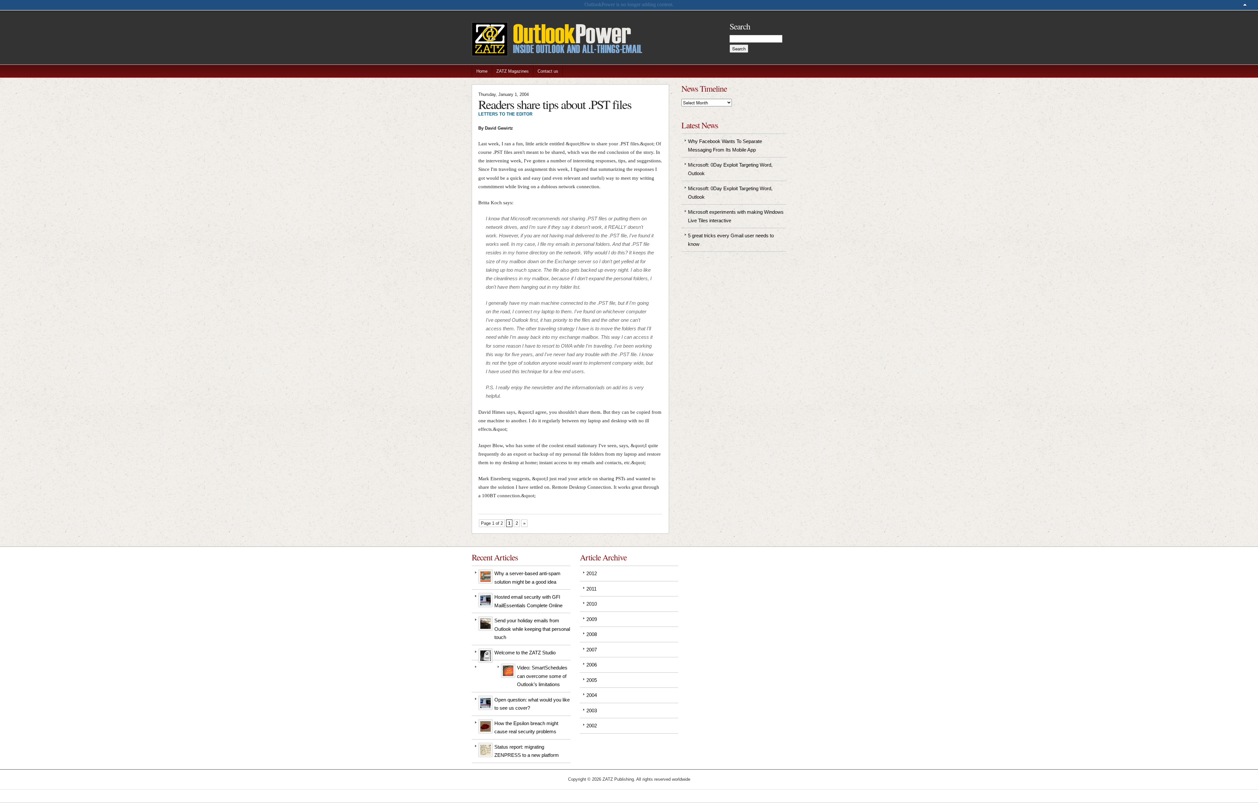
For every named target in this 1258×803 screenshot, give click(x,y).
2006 (591, 664)
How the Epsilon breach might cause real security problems (526, 728)
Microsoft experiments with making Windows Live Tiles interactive (736, 216)
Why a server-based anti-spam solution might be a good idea (527, 578)
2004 (591, 695)
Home (481, 71)
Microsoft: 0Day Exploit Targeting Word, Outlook (730, 169)
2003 (591, 710)
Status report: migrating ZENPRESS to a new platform (526, 751)
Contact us (548, 71)
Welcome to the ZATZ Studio (525, 652)
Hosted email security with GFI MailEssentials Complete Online (528, 601)
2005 (591, 680)
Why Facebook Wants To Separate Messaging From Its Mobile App (725, 145)
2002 (591, 725)
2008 (591, 634)
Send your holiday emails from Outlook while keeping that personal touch (532, 629)
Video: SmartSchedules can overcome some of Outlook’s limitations (542, 676)
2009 (591, 619)
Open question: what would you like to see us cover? (532, 704)
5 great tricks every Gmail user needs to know (731, 240)
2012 (591, 573)
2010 (591, 604)
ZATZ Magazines (512, 71)
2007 (591, 649)
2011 (591, 589)
